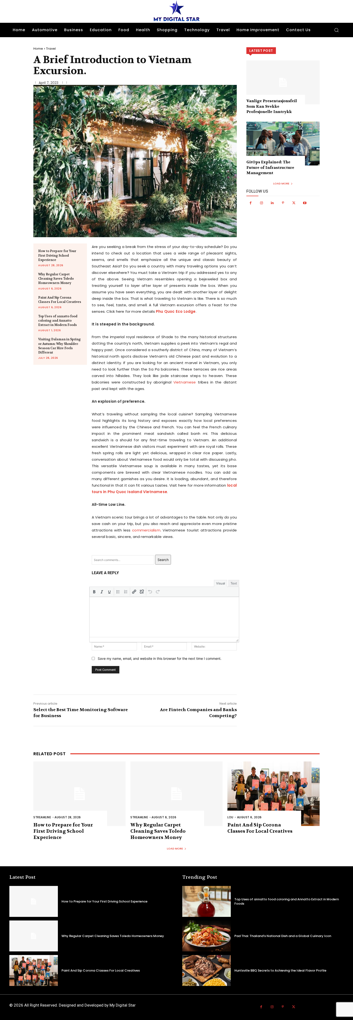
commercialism (146, 530)
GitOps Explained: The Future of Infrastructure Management (270, 167)
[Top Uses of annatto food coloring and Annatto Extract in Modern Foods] (206, 901)
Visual (220, 583)
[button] (336, 30)
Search (163, 560)
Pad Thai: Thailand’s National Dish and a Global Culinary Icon (282, 936)
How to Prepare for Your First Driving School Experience (57, 255)
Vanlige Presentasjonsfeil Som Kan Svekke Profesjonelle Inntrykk (271, 106)
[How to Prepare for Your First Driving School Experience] (79, 793)
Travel (51, 48)
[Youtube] (304, 203)
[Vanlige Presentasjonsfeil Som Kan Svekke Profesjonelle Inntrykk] (283, 82)
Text (234, 583)
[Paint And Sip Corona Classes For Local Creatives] (273, 793)
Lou (230, 817)
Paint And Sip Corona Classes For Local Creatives (59, 299)
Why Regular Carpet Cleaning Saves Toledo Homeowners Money (56, 278)
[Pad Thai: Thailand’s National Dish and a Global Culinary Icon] (206, 935)
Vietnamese (184, 382)
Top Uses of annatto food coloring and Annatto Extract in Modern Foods (57, 320)
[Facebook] (250, 203)
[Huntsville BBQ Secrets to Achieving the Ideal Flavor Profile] (206, 970)
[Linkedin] (272, 203)
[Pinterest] (283, 203)
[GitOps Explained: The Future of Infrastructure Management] (283, 143)
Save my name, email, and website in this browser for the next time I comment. (159, 658)
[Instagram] (261, 203)
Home (38, 48)
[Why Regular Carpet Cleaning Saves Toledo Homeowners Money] (176, 793)
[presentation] (94, 592)
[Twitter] (294, 203)
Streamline (42, 817)
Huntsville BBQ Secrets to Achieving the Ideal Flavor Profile (280, 970)
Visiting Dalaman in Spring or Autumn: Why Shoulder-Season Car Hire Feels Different (59, 345)
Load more (281, 183)
